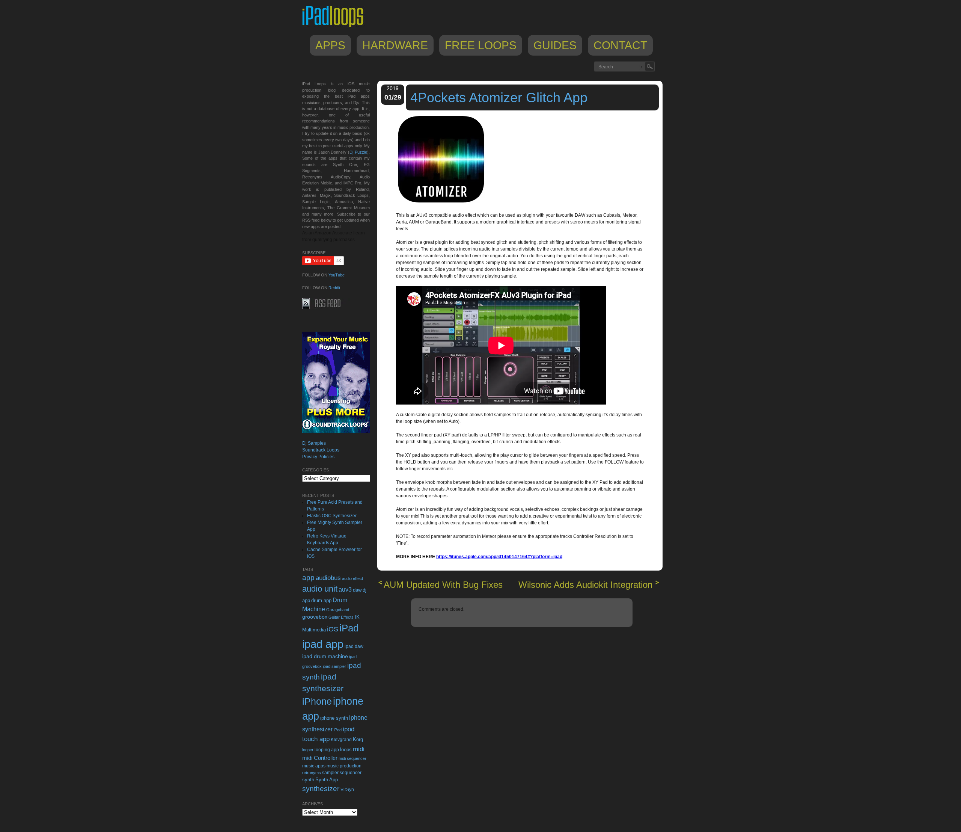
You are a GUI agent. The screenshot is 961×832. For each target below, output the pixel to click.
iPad (348, 628)
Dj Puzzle (358, 152)
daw (357, 590)
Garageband (337, 609)
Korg (358, 739)
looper (307, 749)
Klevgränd (341, 739)
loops (346, 749)
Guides (555, 45)
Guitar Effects (341, 617)
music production (344, 766)
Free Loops (481, 45)
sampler (330, 772)
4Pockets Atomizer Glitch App (498, 97)
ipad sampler (334, 666)
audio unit (319, 588)
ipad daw (354, 646)
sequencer (351, 772)
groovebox (314, 617)
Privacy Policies (318, 456)
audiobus (328, 577)
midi (359, 749)
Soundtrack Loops (320, 450)
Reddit (334, 287)
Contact (620, 45)
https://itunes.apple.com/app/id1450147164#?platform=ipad (499, 556)
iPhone (317, 701)
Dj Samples (314, 443)
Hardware (395, 45)
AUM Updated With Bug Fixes (443, 585)
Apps (330, 45)
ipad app (322, 644)
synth (308, 779)
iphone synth (334, 718)
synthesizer (320, 789)
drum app (321, 600)
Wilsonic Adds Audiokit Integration (585, 585)
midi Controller (319, 758)
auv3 (345, 589)
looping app (327, 749)
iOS (332, 629)
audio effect (352, 578)
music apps (313, 766)
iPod (338, 730)
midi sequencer (352, 758)
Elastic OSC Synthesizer (332, 515)
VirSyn (347, 789)
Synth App (326, 779)
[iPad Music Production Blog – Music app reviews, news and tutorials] (336, 27)
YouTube (336, 275)
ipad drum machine (325, 656)
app (308, 577)
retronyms (311, 772)
